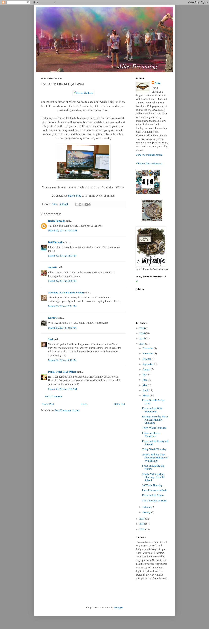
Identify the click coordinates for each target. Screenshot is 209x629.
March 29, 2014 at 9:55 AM (62, 230)
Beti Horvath (55, 242)
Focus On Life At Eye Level (153, 401)
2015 (142, 338)
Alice (157, 83)
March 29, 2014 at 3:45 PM (62, 327)
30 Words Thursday (152, 485)
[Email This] (77, 204)
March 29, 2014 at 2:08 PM (62, 280)
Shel (50, 339)
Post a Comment (53, 396)
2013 (142, 518)
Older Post (119, 404)
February (148, 506)
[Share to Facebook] (86, 204)
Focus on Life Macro (153, 495)
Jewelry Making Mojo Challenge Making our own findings (155, 457)
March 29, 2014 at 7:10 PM (62, 360)
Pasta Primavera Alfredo (154, 490)
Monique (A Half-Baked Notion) (66, 292)
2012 (142, 523)
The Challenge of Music (154, 500)
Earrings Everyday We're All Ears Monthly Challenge (155, 419)
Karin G (52, 317)
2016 (142, 333)
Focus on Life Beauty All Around (155, 442)
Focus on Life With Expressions (152, 410)
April (146, 390)
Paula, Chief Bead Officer (62, 371)
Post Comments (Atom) (67, 410)
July (145, 374)
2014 (142, 343)
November (148, 353)
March (146, 395)
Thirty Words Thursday (154, 427)
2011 (142, 529)
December (148, 348)
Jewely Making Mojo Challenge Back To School (153, 477)
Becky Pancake (56, 220)
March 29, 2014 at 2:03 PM (62, 255)
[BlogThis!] (80, 204)
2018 (142, 328)
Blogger (118, 607)
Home (84, 404)
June (145, 379)
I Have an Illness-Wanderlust (151, 434)
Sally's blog (74, 195)
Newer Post (48, 404)
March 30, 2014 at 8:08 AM (62, 389)
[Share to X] (83, 204)
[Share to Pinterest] (89, 204)
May (145, 385)
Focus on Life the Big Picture (153, 467)
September (148, 364)
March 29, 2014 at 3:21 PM (62, 306)
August (147, 369)
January (147, 512)
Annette (52, 267)
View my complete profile (149, 154)
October (147, 358)
